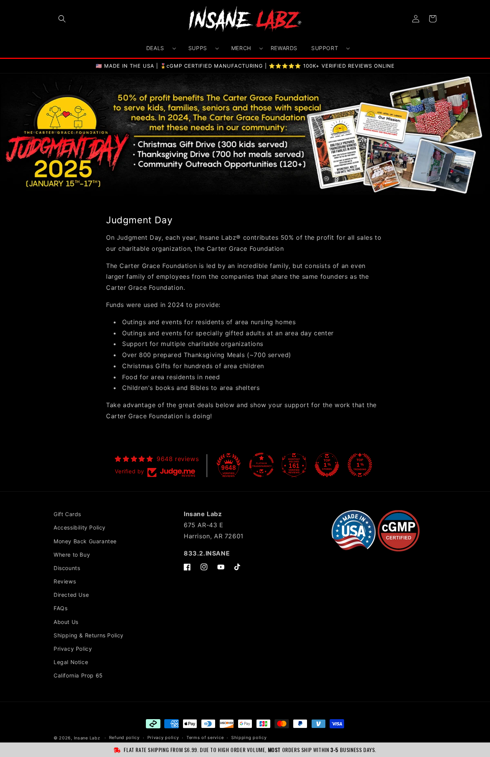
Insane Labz (87, 738)
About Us (66, 622)
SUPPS (197, 48)
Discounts (67, 568)
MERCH (241, 48)
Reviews (65, 581)
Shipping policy (249, 737)
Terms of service (205, 737)
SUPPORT (324, 48)
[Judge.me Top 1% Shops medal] (327, 465)
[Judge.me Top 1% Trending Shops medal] (360, 465)
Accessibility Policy (80, 527)
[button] (62, 18)
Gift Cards (67, 514)
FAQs (60, 608)
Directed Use (71, 594)
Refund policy (124, 737)
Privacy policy (163, 737)
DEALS (155, 48)
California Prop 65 (78, 675)
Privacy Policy (73, 648)
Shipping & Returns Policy (89, 635)
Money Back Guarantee (85, 541)
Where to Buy (72, 554)
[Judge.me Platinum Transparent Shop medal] (261, 465)
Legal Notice (71, 662)
